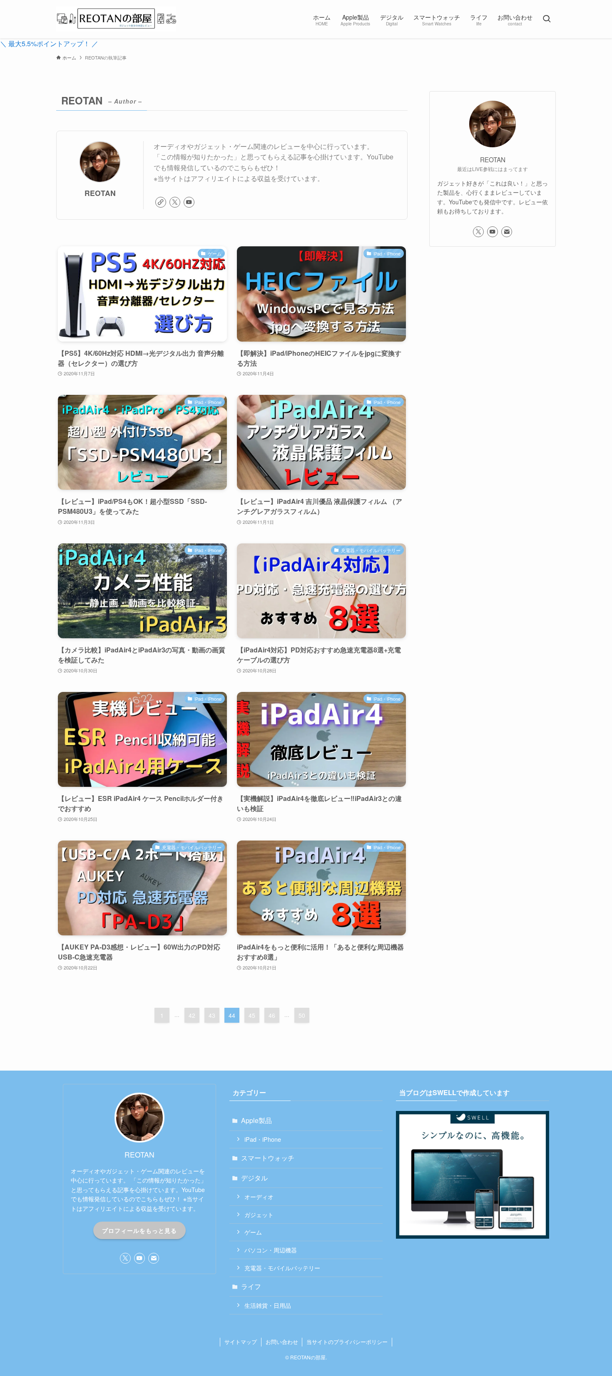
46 (272, 1015)
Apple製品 (256, 1120)
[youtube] (189, 202)
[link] (160, 202)
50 (302, 1015)
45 (252, 1015)
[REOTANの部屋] (116, 19)
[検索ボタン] (546, 19)
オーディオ (259, 1196)
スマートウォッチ (267, 1158)
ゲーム (253, 1231)
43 (212, 1015)
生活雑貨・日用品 (267, 1305)
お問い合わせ (282, 1342)
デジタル (254, 1178)
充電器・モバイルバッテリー (282, 1267)
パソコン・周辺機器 (270, 1249)
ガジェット (259, 1214)
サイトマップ (240, 1342)
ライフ (251, 1286)
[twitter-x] (174, 202)
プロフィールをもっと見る (139, 1230)
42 (192, 1015)
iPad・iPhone (262, 1139)
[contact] (506, 231)
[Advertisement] (492, 314)
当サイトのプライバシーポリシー (347, 1342)
